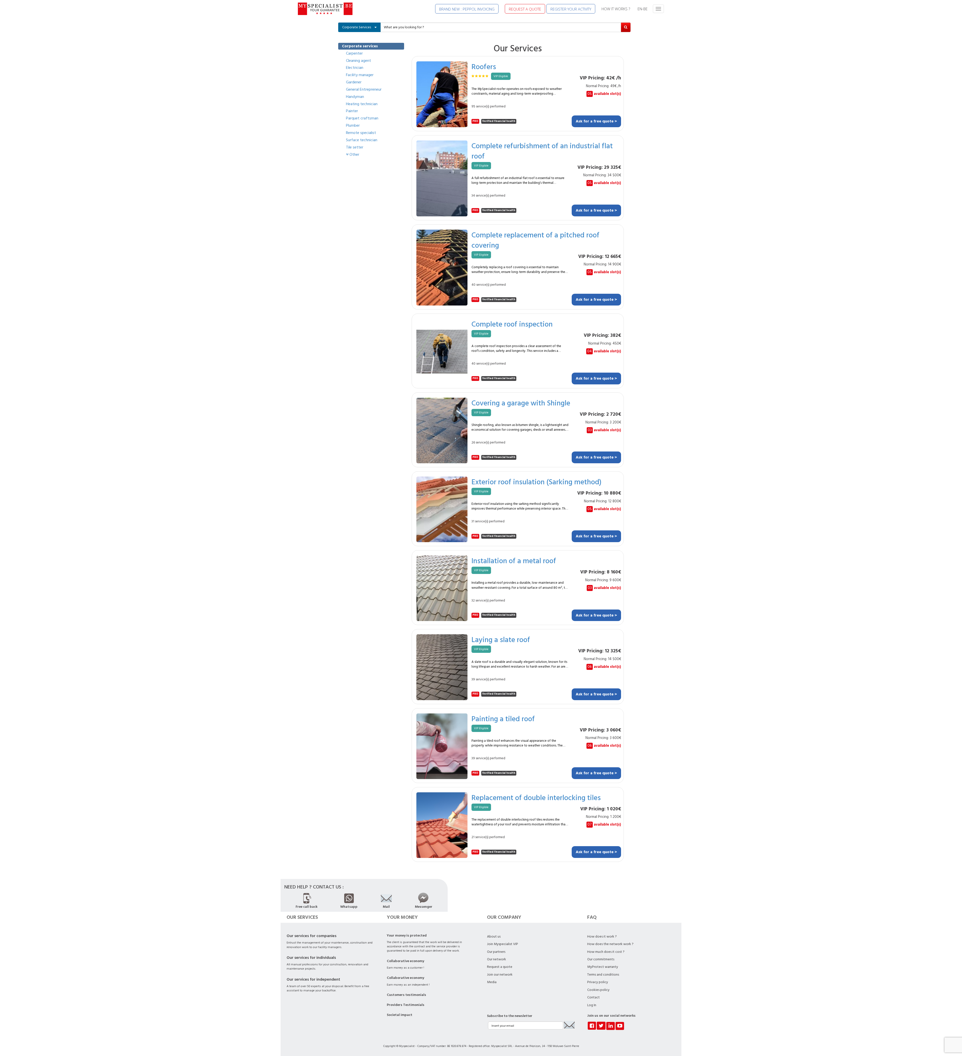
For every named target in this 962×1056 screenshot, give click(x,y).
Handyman (355, 96)
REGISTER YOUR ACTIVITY (570, 9)
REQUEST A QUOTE (525, 9)
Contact (593, 997)
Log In (591, 1005)
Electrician (354, 67)
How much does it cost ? (606, 951)
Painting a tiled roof (503, 718)
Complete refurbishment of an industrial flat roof (542, 150)
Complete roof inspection (512, 324)
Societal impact (399, 1014)
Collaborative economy (405, 961)
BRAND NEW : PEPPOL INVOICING (467, 9)
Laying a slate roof (500, 639)
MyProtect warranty (602, 966)
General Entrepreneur (364, 89)
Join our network (500, 974)
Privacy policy (597, 982)
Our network (496, 959)
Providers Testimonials (405, 1004)
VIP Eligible (501, 76)
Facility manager (360, 75)
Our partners (496, 951)
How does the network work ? (610, 944)
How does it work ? (602, 936)
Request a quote (499, 966)
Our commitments (600, 959)
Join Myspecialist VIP (502, 944)
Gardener (354, 82)
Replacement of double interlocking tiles (536, 797)
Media (492, 982)
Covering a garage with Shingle (520, 403)
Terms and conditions (603, 974)
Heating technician (362, 104)
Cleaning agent (358, 60)
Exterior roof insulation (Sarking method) (536, 482)
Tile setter (354, 147)
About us (494, 936)
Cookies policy (598, 989)
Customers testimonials (406, 994)
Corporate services (360, 46)
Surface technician (361, 140)
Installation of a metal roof (513, 560)
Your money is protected (407, 935)
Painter (352, 111)
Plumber (353, 125)
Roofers (483, 66)
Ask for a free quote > (596, 121)
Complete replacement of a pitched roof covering (535, 240)
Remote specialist (361, 132)
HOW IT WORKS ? (616, 8)
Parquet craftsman (362, 118)
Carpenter (354, 53)
